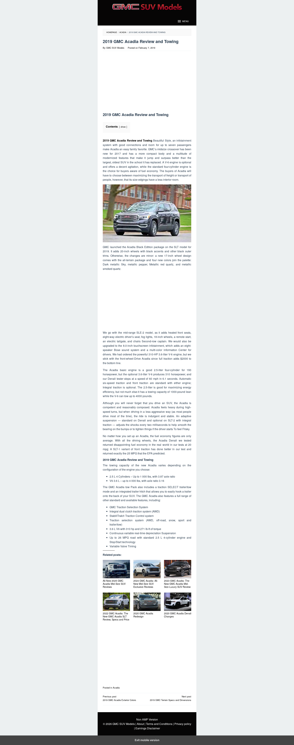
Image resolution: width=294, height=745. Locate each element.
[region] (132, 83)
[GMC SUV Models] (147, 6)
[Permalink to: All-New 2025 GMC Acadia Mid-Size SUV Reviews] (116, 569)
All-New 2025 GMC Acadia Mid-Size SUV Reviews (114, 583)
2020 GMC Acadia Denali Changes (177, 615)
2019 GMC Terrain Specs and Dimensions (170, 698)
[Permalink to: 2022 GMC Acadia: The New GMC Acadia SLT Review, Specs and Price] (116, 602)
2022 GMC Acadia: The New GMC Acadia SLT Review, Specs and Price (116, 616)
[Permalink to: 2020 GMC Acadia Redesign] (147, 602)
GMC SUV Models (123, 724)
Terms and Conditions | (159, 724)
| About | (140, 724)
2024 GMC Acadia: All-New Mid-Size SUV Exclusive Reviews (145, 583)
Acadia (116, 687)
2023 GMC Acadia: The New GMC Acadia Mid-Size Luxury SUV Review (177, 583)
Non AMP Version (147, 719)
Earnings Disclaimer (147, 728)
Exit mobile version (147, 740)
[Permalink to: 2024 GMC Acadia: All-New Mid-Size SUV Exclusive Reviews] (147, 569)
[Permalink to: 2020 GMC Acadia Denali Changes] (177, 602)
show (123, 126)
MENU (185, 21)
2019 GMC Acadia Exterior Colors (119, 698)
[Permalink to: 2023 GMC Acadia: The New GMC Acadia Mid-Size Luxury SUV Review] (177, 569)
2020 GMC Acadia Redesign (143, 615)
